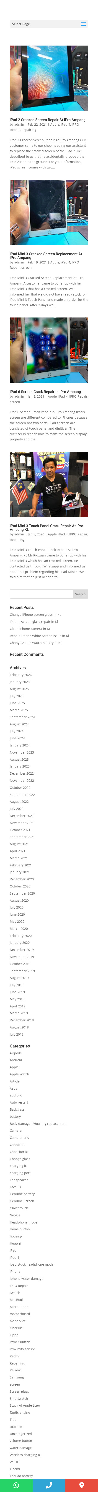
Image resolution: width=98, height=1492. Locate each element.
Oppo (14, 1335)
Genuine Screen (22, 1201)
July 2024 (16, 731)
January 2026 (20, 682)
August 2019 (19, 978)
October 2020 (20, 886)
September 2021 (22, 837)
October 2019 (20, 964)
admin (19, 124)
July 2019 (16, 985)
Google (15, 1215)
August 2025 (19, 689)
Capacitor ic (19, 1152)
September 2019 (22, 971)
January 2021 (20, 872)
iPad (13, 1250)
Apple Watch (19, 1074)
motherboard (20, 1314)
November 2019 (22, 957)
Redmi (15, 1356)
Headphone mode (23, 1222)
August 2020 (19, 900)
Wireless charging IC (25, 1455)
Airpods (16, 1053)
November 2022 (22, 780)
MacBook (16, 1299)
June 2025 (17, 703)
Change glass (20, 1159)
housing (16, 1236)
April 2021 (17, 851)
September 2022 (22, 794)
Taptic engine (20, 1412)
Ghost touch (19, 1208)
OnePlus (16, 1328)
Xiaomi (15, 1469)
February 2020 (21, 935)
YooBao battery (21, 1476)
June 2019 (17, 992)
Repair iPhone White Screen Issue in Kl (40, 636)
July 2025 (16, 696)
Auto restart (19, 1102)
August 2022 (19, 801)
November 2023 (22, 752)
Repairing (28, 129)
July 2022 (16, 808)
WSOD (14, 1462)
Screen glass (19, 1391)
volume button (21, 1440)
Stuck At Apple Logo (25, 1405)
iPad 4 (65, 124)
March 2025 (19, 710)
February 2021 (21, 865)
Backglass (17, 1109)
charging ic (18, 1166)
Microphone (19, 1307)
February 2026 (21, 675)
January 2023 (20, 766)
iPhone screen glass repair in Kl (34, 621)
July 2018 (16, 1034)
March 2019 (19, 1013)
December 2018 (22, 1020)
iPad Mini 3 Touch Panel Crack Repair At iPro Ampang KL (46, 528)
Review (15, 1370)
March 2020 (19, 928)
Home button (20, 1229)
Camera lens (19, 1137)
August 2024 (19, 724)
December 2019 (22, 949)
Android (16, 1060)
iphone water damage (26, 1278)
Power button (20, 1342)
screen (26, 267)
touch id (16, 1426)
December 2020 (22, 879)
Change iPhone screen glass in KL (36, 614)
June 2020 (17, 914)
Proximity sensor (22, 1349)
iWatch (15, 1293)
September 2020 (22, 893)
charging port (20, 1173)
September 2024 (22, 717)
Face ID (15, 1187)
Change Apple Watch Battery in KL (36, 642)
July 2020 (16, 907)
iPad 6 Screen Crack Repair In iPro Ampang (45, 392)
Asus (13, 1088)
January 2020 (20, 942)
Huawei (15, 1243)
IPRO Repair (78, 396)
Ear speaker (19, 1180)
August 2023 (19, 759)
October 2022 (20, 787)
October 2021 (20, 830)
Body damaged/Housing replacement (38, 1123)
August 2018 (19, 1027)
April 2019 (17, 1006)
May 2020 (17, 921)
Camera (16, 1130)
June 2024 (17, 738)
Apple (54, 124)
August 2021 (19, 844)
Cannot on (18, 1144)
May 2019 (17, 999)
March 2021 (19, 858)
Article (15, 1081)
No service (18, 1321)
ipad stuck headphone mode (32, 1264)
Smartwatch (19, 1398)
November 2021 (22, 823)
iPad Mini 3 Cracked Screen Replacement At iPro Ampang (46, 256)
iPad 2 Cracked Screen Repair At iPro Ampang (47, 120)
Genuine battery (22, 1194)
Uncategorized (21, 1434)
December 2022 (22, 773)
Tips (13, 1419)
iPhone (15, 1271)
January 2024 (20, 745)
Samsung (17, 1377)
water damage (21, 1448)
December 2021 (22, 816)
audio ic (16, 1095)
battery (15, 1116)
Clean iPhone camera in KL (31, 629)
